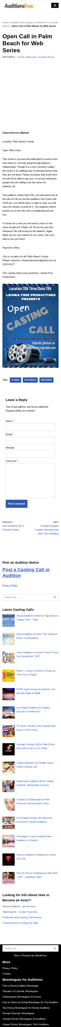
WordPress (41, 955)
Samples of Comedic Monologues (20, 991)
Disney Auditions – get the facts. (19, 906)
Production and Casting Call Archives (22, 917)
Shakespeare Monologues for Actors (21, 996)
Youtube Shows (46, 57)
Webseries (41, 22)
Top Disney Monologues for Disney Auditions (26, 1007)
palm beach (30, 380)
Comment (12, 461)
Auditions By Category (22, 22)
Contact (6, 973)
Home (5, 22)
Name (10, 421)
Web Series (46, 380)
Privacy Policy (10, 585)
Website (10, 447)
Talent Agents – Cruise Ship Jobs (19, 911)
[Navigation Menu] (55, 5)
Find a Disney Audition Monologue (20, 985)
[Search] (55, 597)
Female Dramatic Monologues (18, 1013)
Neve (17, 955)
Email (9, 434)
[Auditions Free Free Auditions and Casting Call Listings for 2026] (18, 5)
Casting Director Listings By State (20, 922)
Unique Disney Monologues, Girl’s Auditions (25, 1024)
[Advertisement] (30, 99)
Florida (21, 57)
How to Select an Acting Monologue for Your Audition (30, 1002)
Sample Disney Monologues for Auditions (24, 1018)
